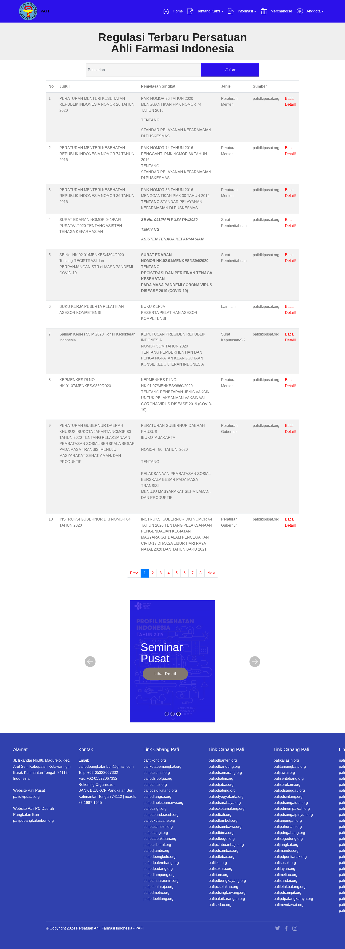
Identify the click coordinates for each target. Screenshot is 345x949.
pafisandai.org (285, 881)
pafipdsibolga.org (157, 778)
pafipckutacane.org (159, 820)
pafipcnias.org (155, 785)
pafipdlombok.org (223, 820)
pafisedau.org (220, 905)
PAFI (45, 11)
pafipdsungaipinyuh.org (293, 815)
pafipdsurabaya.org (225, 803)
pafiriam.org (218, 875)
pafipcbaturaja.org (158, 887)
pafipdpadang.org (158, 869)
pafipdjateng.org (222, 790)
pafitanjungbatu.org (290, 766)
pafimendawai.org (288, 905)
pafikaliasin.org (286, 760)
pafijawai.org (284, 773)
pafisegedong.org (288, 839)
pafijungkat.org (286, 845)
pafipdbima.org (221, 833)
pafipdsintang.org (288, 797)
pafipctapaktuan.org (159, 839)
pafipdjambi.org (156, 851)
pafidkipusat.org (26, 797)
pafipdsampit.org (287, 893)
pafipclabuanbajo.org (226, 845)
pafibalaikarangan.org (227, 899)
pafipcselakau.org (223, 887)
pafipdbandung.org (224, 766)
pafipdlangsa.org (157, 797)
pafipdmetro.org (156, 893)
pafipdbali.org (220, 815)
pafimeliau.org (285, 875)
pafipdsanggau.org (289, 790)
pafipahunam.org (288, 827)
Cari (232, 70)
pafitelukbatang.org (290, 887)
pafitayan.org (284, 869)
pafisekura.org (220, 869)
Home (177, 11)
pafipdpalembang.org (161, 863)
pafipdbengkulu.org (159, 857)
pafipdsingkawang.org (227, 893)
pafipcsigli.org (155, 808)
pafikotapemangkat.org (162, 766)
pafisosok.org (285, 863)
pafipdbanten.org (223, 760)
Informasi (245, 11)
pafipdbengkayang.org (227, 881)
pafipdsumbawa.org (225, 827)
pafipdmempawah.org (292, 808)
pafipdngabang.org (289, 833)
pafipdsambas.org (223, 851)
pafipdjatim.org (221, 778)
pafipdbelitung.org (158, 899)
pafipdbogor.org (222, 839)
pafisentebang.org (289, 778)
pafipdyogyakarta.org (226, 797)
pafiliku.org (218, 863)
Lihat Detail (165, 673)
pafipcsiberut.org (157, 845)
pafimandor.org (286, 851)
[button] (90, 661)
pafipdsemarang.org (225, 773)
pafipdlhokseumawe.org (163, 803)
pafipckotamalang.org (227, 808)
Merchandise (281, 11)
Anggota (313, 11)
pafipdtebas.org (221, 857)
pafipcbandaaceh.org (161, 815)
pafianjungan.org (288, 820)
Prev (134, 573)
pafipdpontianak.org (290, 857)
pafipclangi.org (155, 833)
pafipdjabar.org (221, 785)
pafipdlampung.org (159, 875)
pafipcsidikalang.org (160, 790)
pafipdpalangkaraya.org (293, 899)
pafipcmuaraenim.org (161, 881)
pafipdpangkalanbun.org (33, 820)
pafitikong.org (154, 760)
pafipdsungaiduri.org (291, 803)
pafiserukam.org (287, 785)
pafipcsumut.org (156, 773)
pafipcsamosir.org (158, 827)
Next (211, 573)
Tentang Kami (208, 11)
